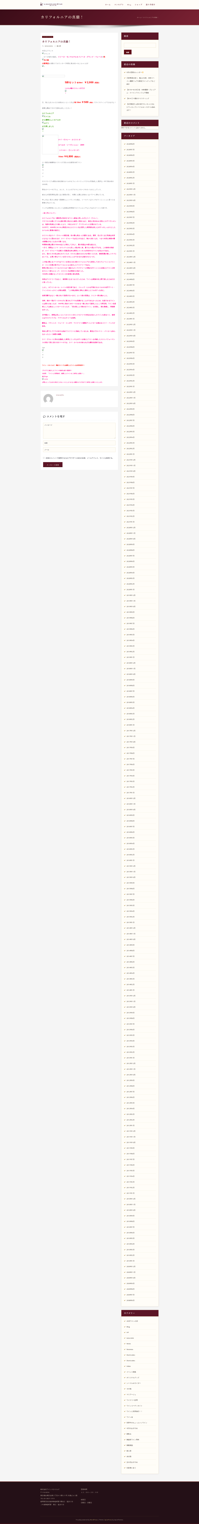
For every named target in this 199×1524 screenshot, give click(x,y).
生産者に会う (131, 1468)
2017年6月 (131, 764)
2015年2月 (131, 917)
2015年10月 (131, 877)
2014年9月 (131, 945)
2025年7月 (131, 217)
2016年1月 (131, 860)
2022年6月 (131, 426)
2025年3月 (131, 240)
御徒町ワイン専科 (133, 1440)
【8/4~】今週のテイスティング (138, 98)
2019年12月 (131, 595)
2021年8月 (131, 482)
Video (129, 1366)
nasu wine (130, 1338)
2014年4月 (131, 973)
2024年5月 (131, 296)
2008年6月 (131, 1300)
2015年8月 (131, 889)
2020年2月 (131, 584)
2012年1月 (131, 1125)
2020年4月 (131, 573)
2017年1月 (131, 793)
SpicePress (108, 1520)
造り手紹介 (150, 5)
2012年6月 (131, 1097)
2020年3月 (131, 578)
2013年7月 (131, 1024)
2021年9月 (131, 477)
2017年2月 (131, 787)
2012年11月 (131, 1069)
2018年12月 (131, 663)
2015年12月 (131, 866)
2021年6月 (131, 494)
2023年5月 (131, 364)
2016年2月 (131, 855)
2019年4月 (131, 640)
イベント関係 (131, 1372)
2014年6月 (131, 962)
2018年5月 (131, 702)
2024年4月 (131, 302)
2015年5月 (131, 905)
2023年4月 (131, 370)
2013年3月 (131, 1046)
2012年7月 (131, 1092)
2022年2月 (131, 448)
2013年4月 (131, 1041)
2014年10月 (131, 939)
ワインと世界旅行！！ (134, 1411)
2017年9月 (131, 747)
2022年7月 (131, 420)
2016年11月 (131, 804)
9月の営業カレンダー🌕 (135, 72)
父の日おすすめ (132, 1462)
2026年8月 (131, 144)
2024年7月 (131, 285)
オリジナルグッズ (133, 1377)
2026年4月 (131, 166)
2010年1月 (131, 1261)
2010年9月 (131, 1216)
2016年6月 (131, 832)
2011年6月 (131, 1165)
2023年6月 (131, 358)
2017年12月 (131, 731)
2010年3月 (131, 1250)
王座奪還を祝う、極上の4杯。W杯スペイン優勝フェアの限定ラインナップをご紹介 (141, 81)
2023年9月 (131, 341)
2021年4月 (131, 505)
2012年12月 (131, 1063)
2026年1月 (131, 183)
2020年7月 (131, 556)
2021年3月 (131, 511)
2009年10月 (131, 1278)
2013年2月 (131, 1052)
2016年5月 (131, 838)
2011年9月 (131, 1148)
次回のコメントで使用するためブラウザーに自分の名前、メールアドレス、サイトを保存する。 (80, 458)
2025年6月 (131, 223)
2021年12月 (131, 460)
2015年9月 (131, 883)
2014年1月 (131, 990)
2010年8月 (131, 1221)
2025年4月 (131, 234)
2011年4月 (131, 1176)
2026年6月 (131, 155)
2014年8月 (131, 950)
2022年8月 (131, 415)
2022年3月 (131, 443)
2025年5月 (131, 228)
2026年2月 (131, 178)
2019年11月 (131, 601)
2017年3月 (131, 781)
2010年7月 (131, 1227)
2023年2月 (131, 381)
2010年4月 (131, 1244)
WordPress (94, 1520)
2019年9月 (131, 612)
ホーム (108, 5)
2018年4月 (131, 708)
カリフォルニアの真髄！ (151, 17)
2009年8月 (131, 1289)
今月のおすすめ (132, 1428)
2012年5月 (131, 1103)
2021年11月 (131, 465)
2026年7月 (131, 149)
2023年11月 (131, 330)
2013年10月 (131, 1007)
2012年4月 (131, 1108)
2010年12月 (131, 1199)
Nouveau (130, 1349)
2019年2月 (131, 652)
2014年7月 (131, 956)
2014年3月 (131, 979)
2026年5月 (131, 161)
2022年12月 (131, 392)
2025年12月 (131, 189)
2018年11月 (131, 668)
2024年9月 (131, 274)
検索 (126, 36)
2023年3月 (131, 375)
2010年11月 (131, 1204)
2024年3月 (131, 307)
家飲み (129, 1434)
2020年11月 (131, 533)
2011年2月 (131, 1187)
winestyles (49, 46)
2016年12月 (131, 798)
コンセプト (119, 5)
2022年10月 (131, 403)
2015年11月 (131, 872)
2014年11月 (131, 934)
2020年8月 (131, 550)
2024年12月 (131, 257)
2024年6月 (131, 290)
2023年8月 (131, 347)
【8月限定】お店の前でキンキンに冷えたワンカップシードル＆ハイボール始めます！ (141, 107)
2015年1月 (131, 922)
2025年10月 (131, 200)
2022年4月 (131, 437)
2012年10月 (131, 1075)
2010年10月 (131, 1210)
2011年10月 (131, 1142)
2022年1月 (131, 454)
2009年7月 (131, 1295)
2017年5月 (131, 770)
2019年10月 (131, 606)
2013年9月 (131, 1013)
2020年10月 (131, 539)
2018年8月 (131, 685)
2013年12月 (131, 996)
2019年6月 (131, 629)
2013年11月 (131, 1001)
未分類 (129, 1456)
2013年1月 (131, 1058)
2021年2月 (131, 516)
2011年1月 (131, 1193)
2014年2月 (131, 984)
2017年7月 (131, 759)
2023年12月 (131, 324)
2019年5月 (131, 635)
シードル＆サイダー (134, 1383)
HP (128, 1332)
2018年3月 (131, 714)
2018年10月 (131, 674)
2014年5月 (131, 967)
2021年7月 (131, 488)
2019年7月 (131, 623)
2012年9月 (131, 1080)
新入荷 (59, 46)
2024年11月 (131, 262)
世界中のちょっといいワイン (137, 1423)
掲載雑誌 (130, 1445)
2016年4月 (131, 843)
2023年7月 (131, 353)
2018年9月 (131, 680)
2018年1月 (131, 725)
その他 (129, 1389)
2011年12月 (131, 1131)
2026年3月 (131, 172)
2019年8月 (131, 618)
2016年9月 (131, 815)
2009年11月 (131, 1272)
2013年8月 (131, 1018)
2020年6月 (131, 561)
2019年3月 (131, 646)
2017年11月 (131, 736)
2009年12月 (131, 1266)
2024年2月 (131, 313)
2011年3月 (131, 1182)
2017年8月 (131, 753)
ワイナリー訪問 (132, 1400)
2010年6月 (131, 1233)
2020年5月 (131, 567)
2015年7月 (131, 894)
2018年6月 (131, 697)
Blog (129, 5)
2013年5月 (131, 1035)
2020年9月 (131, 544)
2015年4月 (131, 911)
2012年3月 (131, 1114)
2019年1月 (131, 657)
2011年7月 (131, 1159)
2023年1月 (131, 386)
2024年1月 (131, 319)
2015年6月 (131, 900)
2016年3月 (131, 849)
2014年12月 (131, 928)
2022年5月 (131, 431)
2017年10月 (131, 742)
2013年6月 (131, 1030)
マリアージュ (131, 1394)
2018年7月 (131, 691)
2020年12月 (131, 527)
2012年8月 (131, 1086)
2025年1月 (131, 251)
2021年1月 (131, 522)
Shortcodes (131, 1355)
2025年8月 (131, 212)
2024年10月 (131, 268)
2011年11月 (131, 1137)
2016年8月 (131, 821)
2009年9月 (131, 1283)
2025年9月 (131, 206)
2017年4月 (131, 776)
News (129, 1344)
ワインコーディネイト (134, 1406)
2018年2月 (131, 719)
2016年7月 (131, 826)
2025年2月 (131, 245)
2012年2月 (131, 1120)
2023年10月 (131, 336)
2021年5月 (131, 499)
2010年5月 (131, 1238)
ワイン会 (130, 1417)
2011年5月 (131, 1171)
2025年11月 (131, 195)
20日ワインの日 (132, 1321)
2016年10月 (131, 809)
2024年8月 (131, 279)
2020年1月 (131, 589)
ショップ (138, 5)
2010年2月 (131, 1255)
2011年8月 (131, 1154)
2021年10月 (131, 471)
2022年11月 (131, 398)
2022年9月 (131, 409)
